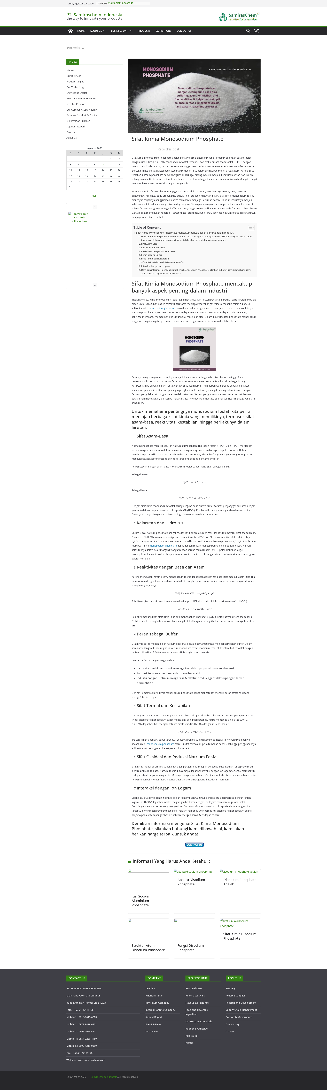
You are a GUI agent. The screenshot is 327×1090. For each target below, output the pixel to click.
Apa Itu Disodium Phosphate (191, 881)
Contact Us (184, 30)
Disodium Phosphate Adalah (239, 881)
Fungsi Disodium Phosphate (190, 947)
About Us (96, 30)
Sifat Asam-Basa (149, 243)
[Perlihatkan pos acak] (256, 31)
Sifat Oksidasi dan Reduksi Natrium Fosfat (162, 262)
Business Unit (120, 30)
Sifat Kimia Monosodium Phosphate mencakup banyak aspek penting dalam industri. (185, 232)
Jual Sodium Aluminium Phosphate (141, 900)
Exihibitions (163, 30)
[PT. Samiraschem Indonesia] (70, 31)
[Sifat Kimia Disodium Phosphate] (240, 921)
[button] (104, 30)
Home (81, 30)
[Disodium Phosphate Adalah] (239, 871)
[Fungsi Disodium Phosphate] (194, 921)
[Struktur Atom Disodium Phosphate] (148, 921)
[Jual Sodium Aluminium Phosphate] (148, 871)
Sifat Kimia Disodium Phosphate (239, 936)
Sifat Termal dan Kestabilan (155, 258)
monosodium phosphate (162, 308)
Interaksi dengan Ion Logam (155, 266)
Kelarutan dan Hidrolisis (153, 247)
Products (144, 30)
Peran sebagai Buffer (151, 254)
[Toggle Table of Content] (250, 228)
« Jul (93, 195)
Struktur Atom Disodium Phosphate (148, 947)
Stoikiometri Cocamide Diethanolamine (120, 5)
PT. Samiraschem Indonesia (94, 14)
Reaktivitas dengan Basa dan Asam (158, 251)
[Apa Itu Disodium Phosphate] (193, 871)
